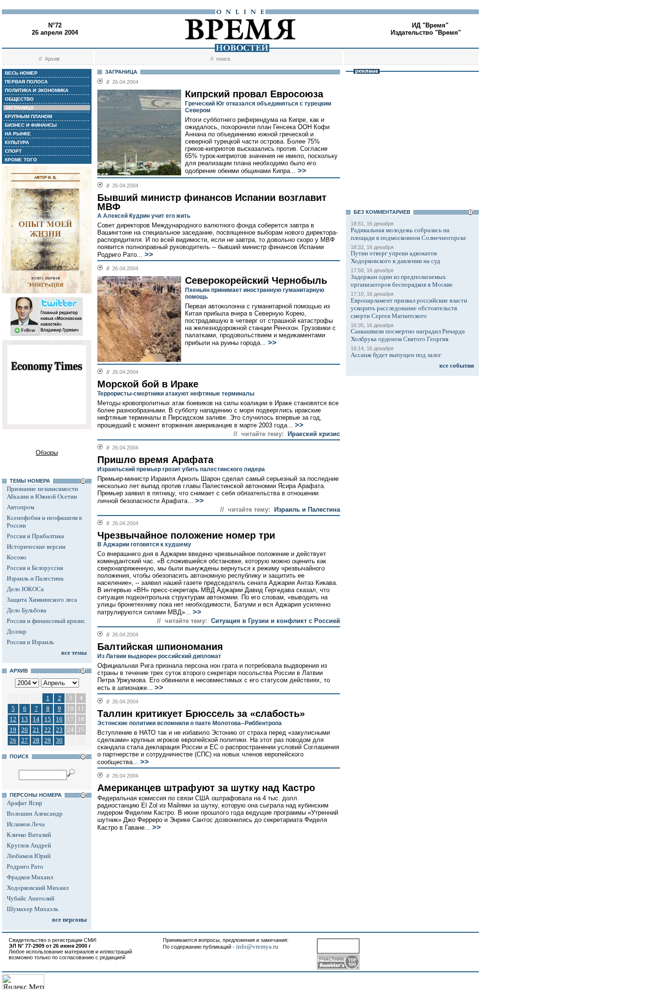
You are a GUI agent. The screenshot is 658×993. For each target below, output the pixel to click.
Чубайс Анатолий (30, 898)
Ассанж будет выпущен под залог (396, 354)
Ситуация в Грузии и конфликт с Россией (275, 620)
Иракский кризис (314, 433)
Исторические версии (36, 546)
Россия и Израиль (30, 642)
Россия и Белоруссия (35, 567)
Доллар (16, 631)
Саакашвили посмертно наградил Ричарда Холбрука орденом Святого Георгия (408, 335)
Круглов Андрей (29, 845)
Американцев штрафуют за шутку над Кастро (206, 787)
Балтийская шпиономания (160, 646)
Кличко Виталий (29, 834)
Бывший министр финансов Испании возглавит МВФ (212, 202)
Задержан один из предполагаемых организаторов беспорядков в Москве (402, 280)
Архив (52, 59)
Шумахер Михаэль (32, 909)
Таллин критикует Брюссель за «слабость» (201, 713)
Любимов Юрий (29, 856)
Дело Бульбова (26, 610)
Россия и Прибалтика (35, 536)
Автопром (20, 507)
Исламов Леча (26, 824)
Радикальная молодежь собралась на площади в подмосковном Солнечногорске (408, 233)
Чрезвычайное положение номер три (186, 535)
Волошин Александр (35, 813)
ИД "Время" (430, 25)
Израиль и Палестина (35, 578)
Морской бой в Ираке (147, 384)
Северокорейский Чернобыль (256, 280)
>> (302, 170)
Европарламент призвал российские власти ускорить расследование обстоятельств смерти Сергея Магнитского (409, 308)
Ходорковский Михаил (37, 887)
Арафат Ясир (24, 803)
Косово (16, 557)
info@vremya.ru (257, 946)
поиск (223, 59)
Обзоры (47, 452)
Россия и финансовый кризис (46, 620)
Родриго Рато (25, 866)
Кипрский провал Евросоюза (254, 94)
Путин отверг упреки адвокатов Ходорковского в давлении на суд (395, 257)
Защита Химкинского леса (42, 599)
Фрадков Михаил (30, 877)
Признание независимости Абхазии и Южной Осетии (42, 492)
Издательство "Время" (426, 32)
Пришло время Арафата (155, 459)
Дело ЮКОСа (25, 589)
